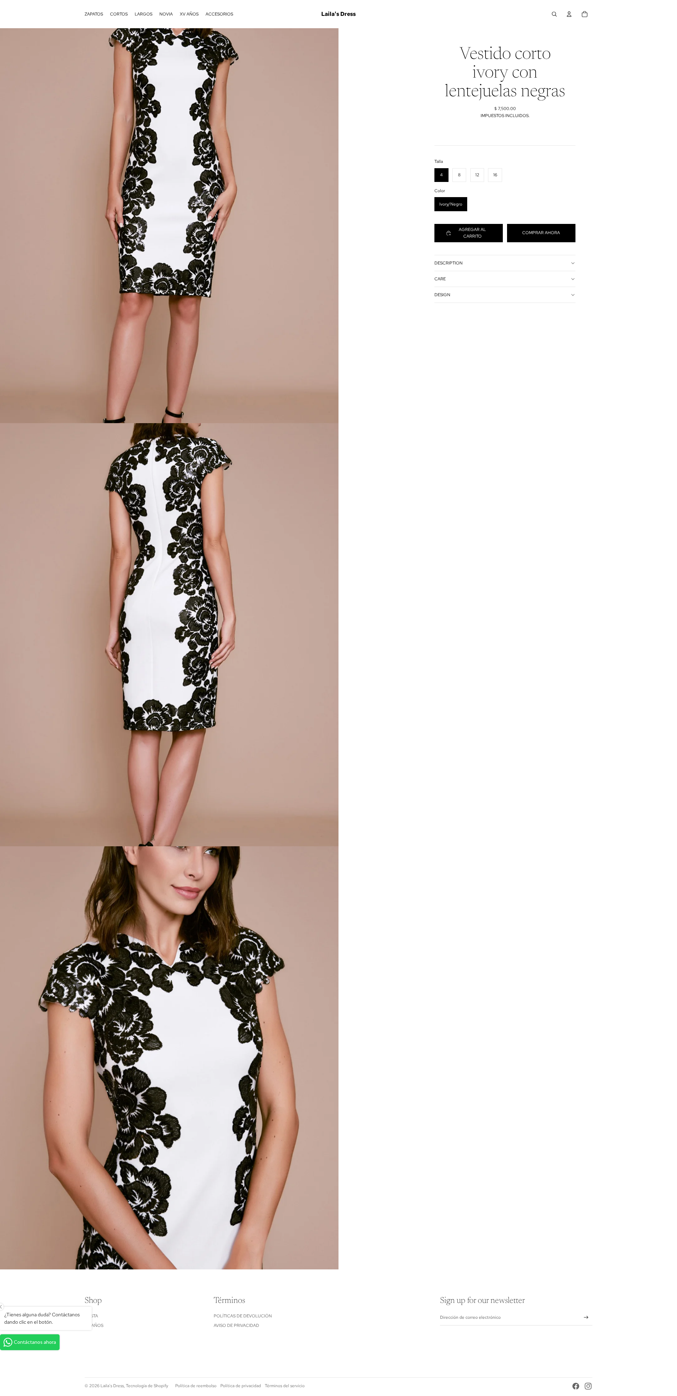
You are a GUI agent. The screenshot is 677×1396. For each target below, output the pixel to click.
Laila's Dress (112, 1386)
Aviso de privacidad (236, 1325)
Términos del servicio (285, 1386)
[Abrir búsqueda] (554, 14)
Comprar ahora (541, 233)
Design (442, 295)
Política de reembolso (195, 1386)
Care (440, 279)
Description (448, 263)
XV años (94, 1325)
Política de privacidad (240, 1386)
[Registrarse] (586, 1317)
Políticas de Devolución (243, 1316)
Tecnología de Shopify (147, 1386)
